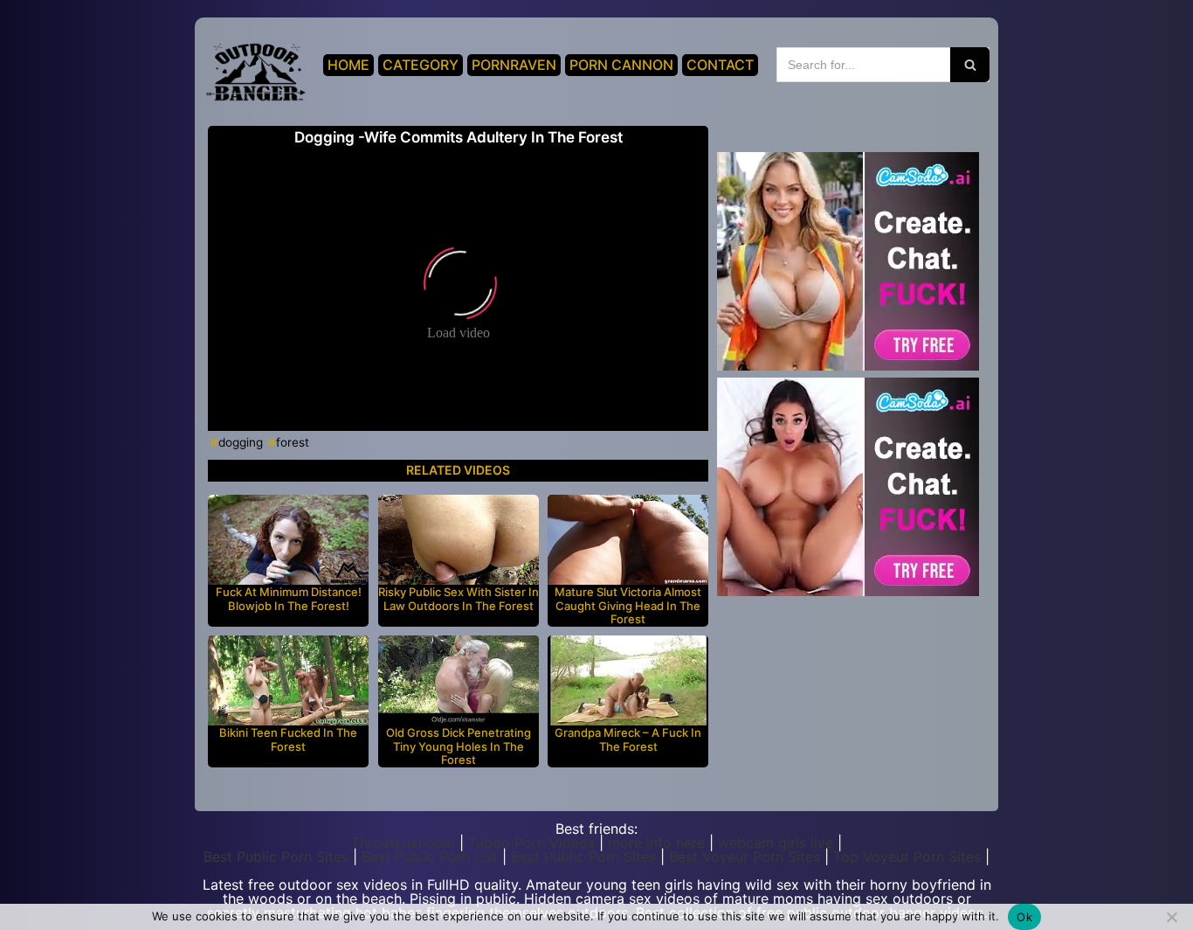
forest (292, 442)
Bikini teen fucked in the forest (288, 739)
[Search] (970, 64)
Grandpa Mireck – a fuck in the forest (628, 739)
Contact (720, 64)
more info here (656, 842)
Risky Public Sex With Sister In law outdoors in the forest (458, 599)
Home (348, 64)
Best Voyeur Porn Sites (744, 856)
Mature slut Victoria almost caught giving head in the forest (628, 606)
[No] (1171, 917)
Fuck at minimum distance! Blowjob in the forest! (289, 599)
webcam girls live (775, 842)
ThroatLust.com (403, 842)
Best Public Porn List (430, 856)
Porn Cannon (621, 64)
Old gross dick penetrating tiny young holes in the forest (458, 746)
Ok (1024, 917)
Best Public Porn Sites (275, 856)
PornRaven (514, 64)
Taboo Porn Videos (531, 842)
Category (421, 64)
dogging (240, 442)
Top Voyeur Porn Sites (907, 856)
